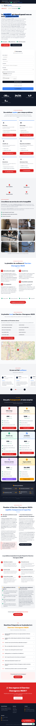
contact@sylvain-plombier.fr (30, 709)
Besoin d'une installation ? (27, 452)
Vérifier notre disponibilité (8, 338)
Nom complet (5, 55)
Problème (4, 67)
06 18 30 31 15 (22, 2)
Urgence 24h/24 (27, 479)
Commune (4, 63)
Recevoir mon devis (18, 81)
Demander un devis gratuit (25, 544)
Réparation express (27, 153)
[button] (18, 350)
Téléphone (4, 59)
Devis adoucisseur (27, 170)
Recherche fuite (10, 479)
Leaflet (29, 359)
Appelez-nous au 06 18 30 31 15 (18, 302)
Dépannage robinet (10, 171)
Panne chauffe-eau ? (9, 454)
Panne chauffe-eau (10, 153)
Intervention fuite (10, 135)
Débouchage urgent (27, 135)
